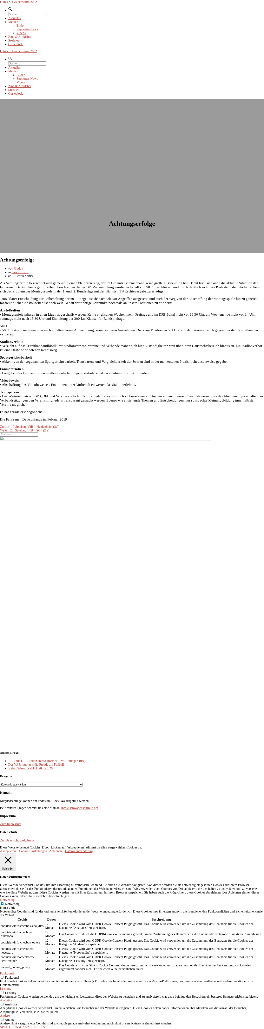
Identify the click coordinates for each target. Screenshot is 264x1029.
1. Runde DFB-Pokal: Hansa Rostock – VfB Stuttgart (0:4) (46, 761)
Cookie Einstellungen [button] (33, 851)
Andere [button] (5, 1015)
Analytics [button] (6, 1000)
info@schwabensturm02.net (79, 808)
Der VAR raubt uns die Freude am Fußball (36, 764)
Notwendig (12, 904)
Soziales (13, 40)
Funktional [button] (7, 973)
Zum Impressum (10, 824)
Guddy (18, 268)
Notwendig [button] (7, 900)
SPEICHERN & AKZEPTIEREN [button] (22, 1027)
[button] (10, 10)
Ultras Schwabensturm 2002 (18, 2)
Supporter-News (27, 29)
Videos (21, 33)
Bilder (20, 25)
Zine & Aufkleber (19, 36)
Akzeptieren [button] (8, 851)
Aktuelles (14, 18)
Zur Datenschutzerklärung (17, 840)
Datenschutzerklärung (79, 851)
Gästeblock (15, 44)
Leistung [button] (5, 988)
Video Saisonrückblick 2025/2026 (30, 768)
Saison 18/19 (20, 272)
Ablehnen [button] (55, 851)
